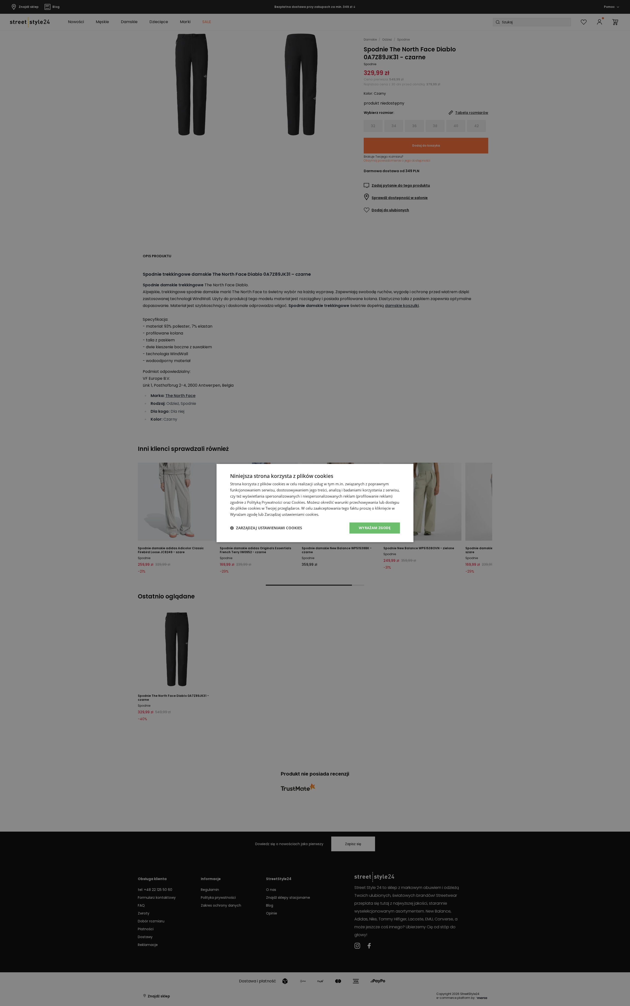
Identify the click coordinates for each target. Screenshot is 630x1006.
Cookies (298, 502)
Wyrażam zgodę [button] (375, 527)
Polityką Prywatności (264, 502)
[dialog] (315, 503)
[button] (266, 528)
